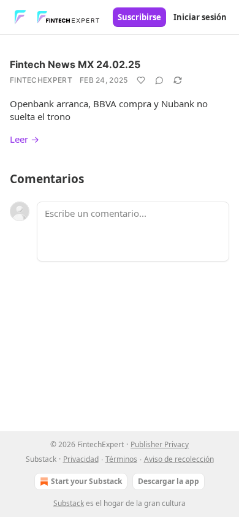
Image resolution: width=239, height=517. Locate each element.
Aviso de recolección (179, 459)
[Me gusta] (141, 80)
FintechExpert (41, 80)
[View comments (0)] (159, 80)
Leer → (24, 139)
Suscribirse (139, 17)
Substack (68, 503)
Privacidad (81, 459)
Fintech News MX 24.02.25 (75, 64)
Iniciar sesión (200, 17)
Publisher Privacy (160, 444)
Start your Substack (86, 481)
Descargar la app (168, 481)
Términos (121, 459)
